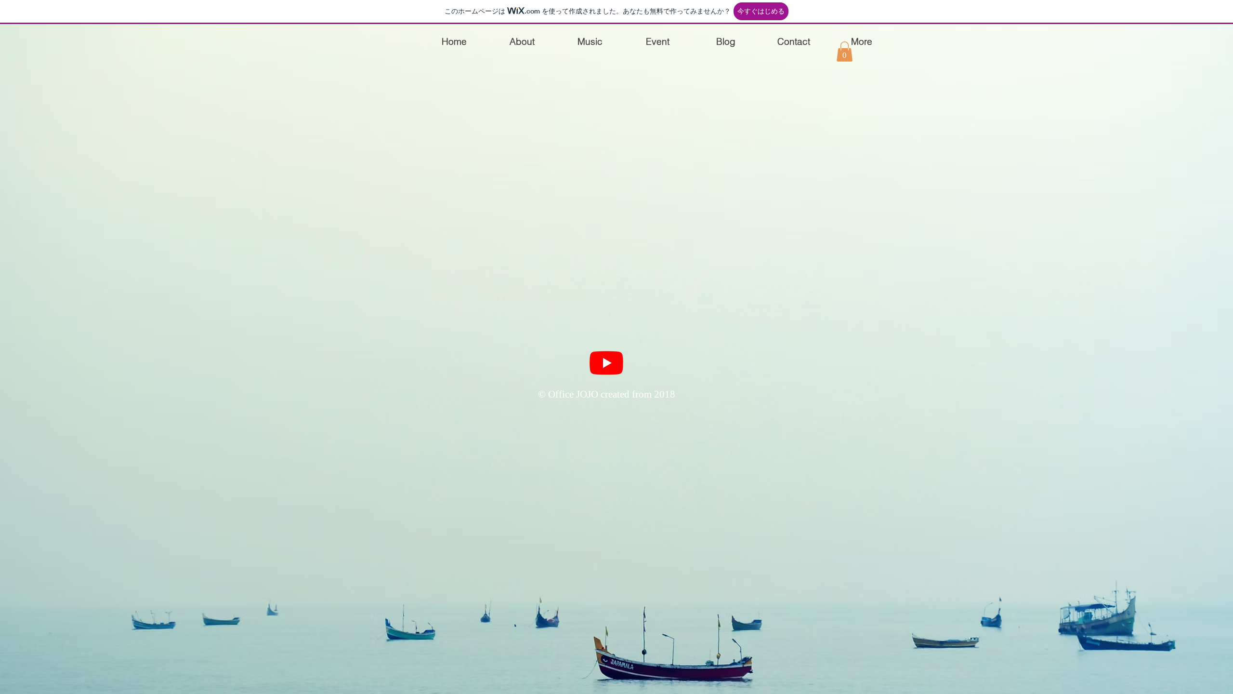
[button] (844, 51)
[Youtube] (606, 362)
